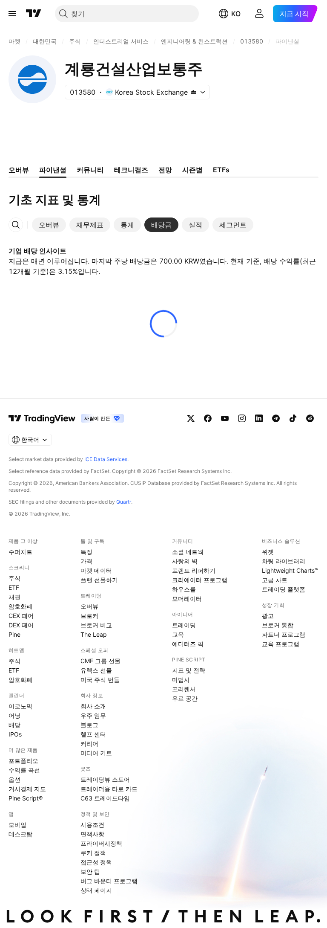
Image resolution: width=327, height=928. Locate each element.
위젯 (268, 551)
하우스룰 (184, 589)
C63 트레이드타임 (105, 798)
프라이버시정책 (101, 843)
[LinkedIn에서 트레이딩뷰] (259, 418)
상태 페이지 (96, 890)
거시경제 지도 (27, 788)
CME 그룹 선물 (100, 660)
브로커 (89, 615)
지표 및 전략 (188, 670)
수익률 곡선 (24, 770)
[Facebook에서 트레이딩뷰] (208, 418)
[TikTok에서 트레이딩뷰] (293, 418)
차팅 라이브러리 (283, 561)
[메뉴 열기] (12, 13)
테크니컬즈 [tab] (131, 169)
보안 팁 (90, 871)
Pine (14, 634)
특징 (86, 551)
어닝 (14, 715)
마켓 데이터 (96, 570)
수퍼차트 (20, 551)
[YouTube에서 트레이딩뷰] (225, 418)
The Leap (93, 634)
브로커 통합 (277, 625)
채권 (14, 596)
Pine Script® (26, 798)
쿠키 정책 (93, 852)
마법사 (181, 679)
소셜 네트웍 (188, 551)
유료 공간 (185, 698)
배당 (14, 724)
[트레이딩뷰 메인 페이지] (33, 14)
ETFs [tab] (221, 169)
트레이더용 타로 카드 (109, 788)
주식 (14, 578)
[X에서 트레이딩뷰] (191, 418)
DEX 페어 (21, 625)
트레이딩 (184, 625)
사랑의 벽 (185, 561)
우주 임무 (93, 715)
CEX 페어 (21, 615)
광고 (268, 615)
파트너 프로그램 (283, 634)
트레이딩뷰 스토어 (105, 779)
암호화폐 (20, 606)
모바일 (17, 824)
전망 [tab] (165, 169)
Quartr (123, 502)
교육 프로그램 (280, 643)
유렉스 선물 (96, 670)
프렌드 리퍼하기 (193, 570)
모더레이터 (187, 598)
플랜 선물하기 (99, 579)
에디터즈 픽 (188, 643)
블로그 (89, 724)
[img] (193, 92)
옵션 (14, 779)
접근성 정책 (96, 862)
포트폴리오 (23, 760)
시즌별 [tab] (192, 169)
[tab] (49, 225)
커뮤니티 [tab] (90, 169)
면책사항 (92, 834)
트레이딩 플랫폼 (283, 589)
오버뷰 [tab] (19, 169)
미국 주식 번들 (100, 679)
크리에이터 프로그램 (199, 579)
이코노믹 (20, 706)
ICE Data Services (105, 459)
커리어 (89, 743)
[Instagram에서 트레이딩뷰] (242, 418)
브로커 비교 (96, 625)
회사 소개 (93, 706)
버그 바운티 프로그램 (109, 880)
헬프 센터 (93, 734)
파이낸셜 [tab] (52, 169)
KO (236, 13)
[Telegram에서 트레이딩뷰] (276, 418)
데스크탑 (20, 834)
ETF (14, 587)
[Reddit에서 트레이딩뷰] (310, 418)
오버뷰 (89, 606)
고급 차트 (274, 579)
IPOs (15, 734)
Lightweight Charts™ (290, 570)
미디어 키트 (96, 753)
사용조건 (92, 824)
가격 (86, 561)
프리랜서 (184, 689)
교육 (178, 634)
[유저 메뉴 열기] (259, 13)
